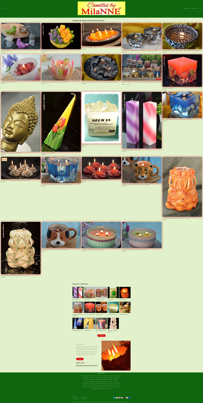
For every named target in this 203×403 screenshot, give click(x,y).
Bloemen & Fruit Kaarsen (89, 314)
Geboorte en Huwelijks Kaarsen (112, 331)
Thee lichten (85, 385)
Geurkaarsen (116, 381)
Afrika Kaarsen (99, 314)
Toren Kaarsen (118, 375)
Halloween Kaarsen (123, 314)
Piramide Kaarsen (108, 388)
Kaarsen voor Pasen (104, 385)
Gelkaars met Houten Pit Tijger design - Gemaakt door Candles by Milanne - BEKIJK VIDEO (136, 184)
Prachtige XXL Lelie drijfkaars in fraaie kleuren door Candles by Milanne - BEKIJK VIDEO (54, 82)
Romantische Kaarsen (109, 381)
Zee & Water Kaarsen (76, 330)
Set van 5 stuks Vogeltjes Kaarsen (6, 50)
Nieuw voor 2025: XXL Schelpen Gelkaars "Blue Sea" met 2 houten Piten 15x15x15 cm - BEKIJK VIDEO (56, 184)
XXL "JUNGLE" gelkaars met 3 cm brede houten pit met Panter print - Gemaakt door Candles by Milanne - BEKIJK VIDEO (180, 50)
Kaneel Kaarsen (122, 299)
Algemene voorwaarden (105, 401)
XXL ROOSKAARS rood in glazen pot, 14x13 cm (8, 82)
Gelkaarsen (97, 377)
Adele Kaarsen (91, 377)
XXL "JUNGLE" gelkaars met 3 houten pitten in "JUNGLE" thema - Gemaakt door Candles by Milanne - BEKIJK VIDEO (99, 82)
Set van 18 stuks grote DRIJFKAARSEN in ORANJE (89, 47)
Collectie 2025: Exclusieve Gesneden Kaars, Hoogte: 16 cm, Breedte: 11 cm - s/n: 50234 (14, 275)
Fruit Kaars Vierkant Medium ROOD (167, 88)
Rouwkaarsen (117, 385)
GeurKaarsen (110, 299)
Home (82, 375)
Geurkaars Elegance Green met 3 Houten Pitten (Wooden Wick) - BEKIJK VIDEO (134, 249)
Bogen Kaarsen (112, 375)
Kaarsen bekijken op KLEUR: (115, 387)
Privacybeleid (92, 401)
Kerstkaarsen (90, 385)
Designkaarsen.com (77, 401)
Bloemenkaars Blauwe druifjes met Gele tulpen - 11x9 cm (50, 50)
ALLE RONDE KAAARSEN (101, 330)
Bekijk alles (80, 358)
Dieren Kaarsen (86, 381)
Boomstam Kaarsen (100, 299)
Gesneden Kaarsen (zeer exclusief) (77, 315)
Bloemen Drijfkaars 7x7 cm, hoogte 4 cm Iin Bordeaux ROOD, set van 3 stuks (93, 180)
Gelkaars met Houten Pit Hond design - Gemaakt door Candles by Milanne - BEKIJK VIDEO (55, 249)
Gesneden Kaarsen (117, 383)
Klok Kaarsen (86, 375)
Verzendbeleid (111, 401)
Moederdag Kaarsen (99, 379)
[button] (2, 8)
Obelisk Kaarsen (106, 375)
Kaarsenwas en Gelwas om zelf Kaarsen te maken (100, 387)
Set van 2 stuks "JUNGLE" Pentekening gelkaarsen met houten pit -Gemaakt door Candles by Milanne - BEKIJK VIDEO (140, 50)
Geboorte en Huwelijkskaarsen (102, 383)
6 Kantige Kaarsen (101, 381)
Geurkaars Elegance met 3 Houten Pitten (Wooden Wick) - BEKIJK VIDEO (93, 249)
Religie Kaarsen (111, 385)
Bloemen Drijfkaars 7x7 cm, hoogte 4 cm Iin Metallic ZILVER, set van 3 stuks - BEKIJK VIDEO (15, 180)
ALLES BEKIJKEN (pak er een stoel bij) (98, 388)
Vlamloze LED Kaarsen (103, 377)
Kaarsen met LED (85, 383)
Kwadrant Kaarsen (76, 299)
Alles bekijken (101, 335)
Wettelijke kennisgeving (123, 401)
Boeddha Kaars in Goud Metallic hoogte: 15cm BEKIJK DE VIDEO (11, 153)
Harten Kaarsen (87, 330)
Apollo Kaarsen (85, 377)
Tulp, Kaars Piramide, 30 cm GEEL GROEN (47, 153)
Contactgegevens (116, 401)
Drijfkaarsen (86, 299)
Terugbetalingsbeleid (98, 401)
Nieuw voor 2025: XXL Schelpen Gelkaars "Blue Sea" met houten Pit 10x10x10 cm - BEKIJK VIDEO (177, 119)
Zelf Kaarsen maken (112, 314)
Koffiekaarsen (117, 377)
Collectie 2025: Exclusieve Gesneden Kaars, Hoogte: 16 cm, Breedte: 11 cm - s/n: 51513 (175, 218)
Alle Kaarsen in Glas (92, 383)
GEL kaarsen (110, 383)
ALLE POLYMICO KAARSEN (87, 387)
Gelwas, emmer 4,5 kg (85, 144)
